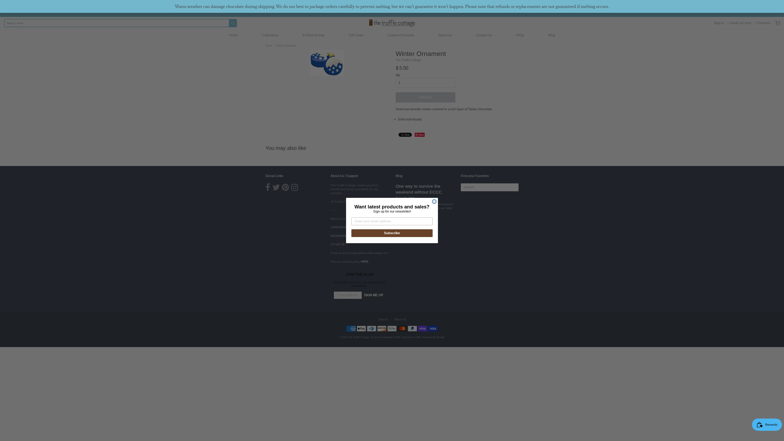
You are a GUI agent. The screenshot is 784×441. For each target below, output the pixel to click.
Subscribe (392, 233)
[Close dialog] (434, 201)
